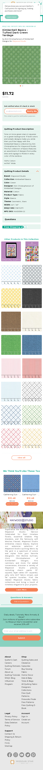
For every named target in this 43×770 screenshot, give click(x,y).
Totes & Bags (27, 681)
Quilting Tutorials (12, 675)
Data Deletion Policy (11, 724)
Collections (26, 690)
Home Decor (27, 675)
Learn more (11, 17)
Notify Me (32, 111)
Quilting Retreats (12, 666)
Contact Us (10, 734)
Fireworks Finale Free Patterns (29, 700)
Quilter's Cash (11, 660)
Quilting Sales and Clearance (30, 661)
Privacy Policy (11, 716)
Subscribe (26, 666)
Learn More (21, 590)
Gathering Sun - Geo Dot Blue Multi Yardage (30, 494)
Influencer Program (9, 682)
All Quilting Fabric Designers (29, 685)
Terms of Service (12, 720)
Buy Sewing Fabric (27, 670)
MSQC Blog (10, 678)
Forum (8, 669)
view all (21, 457)
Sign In (25, 716)
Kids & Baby (27, 678)
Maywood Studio (19, 41)
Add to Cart (12, 504)
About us (9, 672)
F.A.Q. (7, 743)
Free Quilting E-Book (29, 706)
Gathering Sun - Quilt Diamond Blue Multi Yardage (12, 494)
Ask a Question (21, 601)
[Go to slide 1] (20, 85)
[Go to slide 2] (22, 85)
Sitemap (8, 746)
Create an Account (26, 721)
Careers (8, 663)
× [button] (38, 4)
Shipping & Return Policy (13, 738)
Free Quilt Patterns (26, 694)
